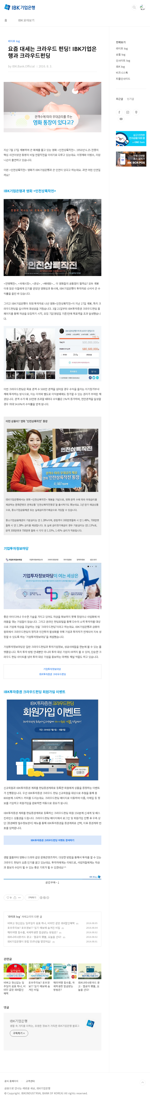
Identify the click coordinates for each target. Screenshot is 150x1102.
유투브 (121, 119)
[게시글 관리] (19, 897)
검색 (134, 7)
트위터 (136, 112)
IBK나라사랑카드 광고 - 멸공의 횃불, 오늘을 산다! (34, 937)
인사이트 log (123, 60)
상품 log (120, 54)
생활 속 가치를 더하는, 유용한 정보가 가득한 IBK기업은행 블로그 (44, 1026)
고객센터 (30, 1081)
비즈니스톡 (122, 72)
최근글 (119, 99)
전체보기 (120, 42)
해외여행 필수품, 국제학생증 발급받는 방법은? (33, 932)
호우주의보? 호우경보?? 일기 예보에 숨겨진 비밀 (34, 928)
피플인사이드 (123, 78)
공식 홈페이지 (11, 1081)
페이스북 (119, 112)
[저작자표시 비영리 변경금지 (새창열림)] (44, 897)
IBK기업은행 (18, 1021)
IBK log (120, 66)
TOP (143, 1083)
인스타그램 (127, 112)
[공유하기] (15, 897)
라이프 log (14, 916)
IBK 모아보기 (26, 20)
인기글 (130, 99)
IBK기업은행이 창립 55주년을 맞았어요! (29, 941)
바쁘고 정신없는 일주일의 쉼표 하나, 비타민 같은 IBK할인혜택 (41, 923)
